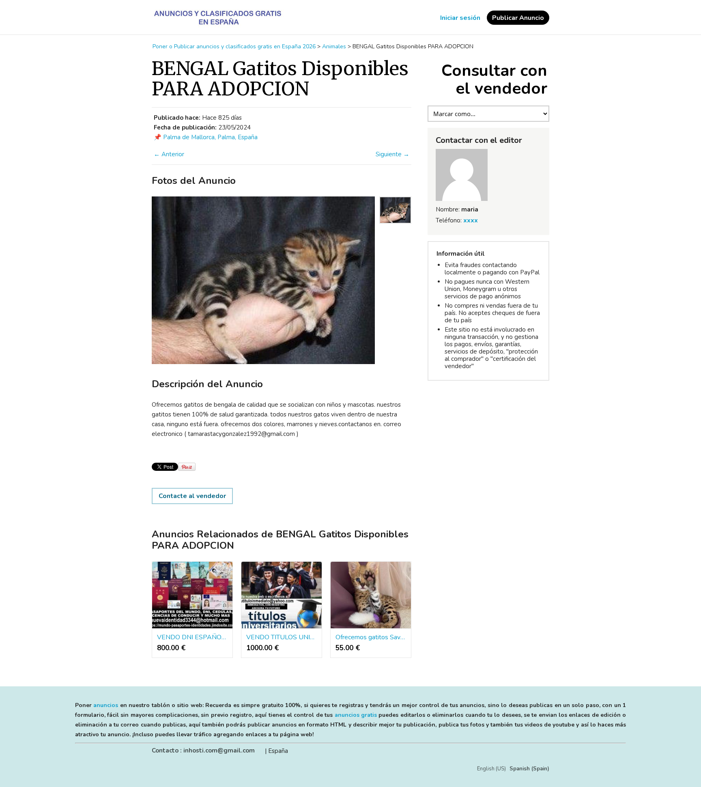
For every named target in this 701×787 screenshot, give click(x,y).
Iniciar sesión (460, 17)
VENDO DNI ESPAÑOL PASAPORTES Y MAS (192, 637)
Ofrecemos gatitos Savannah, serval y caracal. (370, 637)
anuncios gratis (356, 715)
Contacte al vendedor (192, 496)
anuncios (105, 705)
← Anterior (169, 154)
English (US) (491, 768)
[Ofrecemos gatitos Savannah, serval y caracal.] (371, 595)
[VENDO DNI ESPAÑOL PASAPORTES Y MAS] (192, 595)
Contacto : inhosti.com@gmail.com (203, 750)
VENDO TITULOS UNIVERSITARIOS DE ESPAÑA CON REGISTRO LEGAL (281, 637)
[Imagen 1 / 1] (263, 280)
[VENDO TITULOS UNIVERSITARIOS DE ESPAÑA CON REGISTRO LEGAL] (281, 595)
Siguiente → (392, 154)
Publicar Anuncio (518, 17)
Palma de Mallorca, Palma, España (210, 137)
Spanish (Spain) (529, 768)
